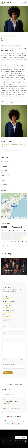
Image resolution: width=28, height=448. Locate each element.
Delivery (4, 172)
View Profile (6, 403)
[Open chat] (25, 441)
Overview (4, 45)
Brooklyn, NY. (12, 35)
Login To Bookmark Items (15, 416)
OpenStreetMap (18, 217)
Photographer (4, 35)
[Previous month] (2, 227)
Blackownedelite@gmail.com (11, 401)
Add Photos (7, 320)
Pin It (14, 423)
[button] (3, 205)
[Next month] (5, 227)
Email (4, 333)
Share (7, 420)
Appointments (5, 170)
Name (4, 326)
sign (6, 150)
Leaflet (13, 217)
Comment (5, 340)
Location (11, 45)
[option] (14, 19)
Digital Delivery (6, 175)
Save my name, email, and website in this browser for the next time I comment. (13, 360)
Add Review (18, 45)
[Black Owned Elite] (6, 2)
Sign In (22, 3)
